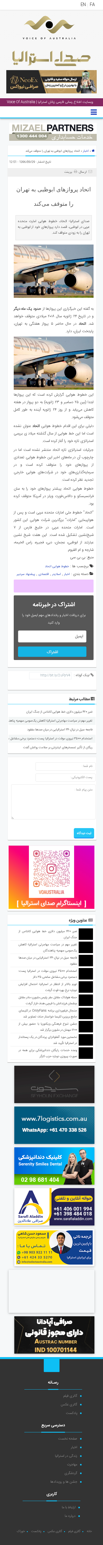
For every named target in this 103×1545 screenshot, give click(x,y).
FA (92, 4)
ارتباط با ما (69, 1507)
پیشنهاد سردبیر (26, 574)
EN (83, 4)
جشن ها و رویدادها (63, 1482)
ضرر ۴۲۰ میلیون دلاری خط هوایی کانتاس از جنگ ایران (59, 712)
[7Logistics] (54, 1144)
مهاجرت (72, 1464)
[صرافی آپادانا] (54, 1354)
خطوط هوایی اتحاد (57, 566)
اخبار (86, 151)
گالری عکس (69, 1404)
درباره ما (70, 1516)
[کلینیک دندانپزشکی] (54, 1185)
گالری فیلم (70, 1396)
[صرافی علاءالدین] (54, 1226)
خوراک (21, 1531)
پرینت (69, 172)
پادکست (71, 1413)
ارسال (83, 172)
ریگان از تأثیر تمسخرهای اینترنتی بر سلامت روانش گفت (57, 747)
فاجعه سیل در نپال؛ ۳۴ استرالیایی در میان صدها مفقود (59, 729)
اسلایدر (56, 574)
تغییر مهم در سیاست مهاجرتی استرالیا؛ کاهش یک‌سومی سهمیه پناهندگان (47, 721)
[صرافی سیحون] (54, 1104)
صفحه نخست (67, 1439)
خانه (89, 1531)
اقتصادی (43, 574)
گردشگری (70, 1473)
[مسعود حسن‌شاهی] (54, 1267)
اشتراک (52, 652)
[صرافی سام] (51, 1313)
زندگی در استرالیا (66, 1456)
